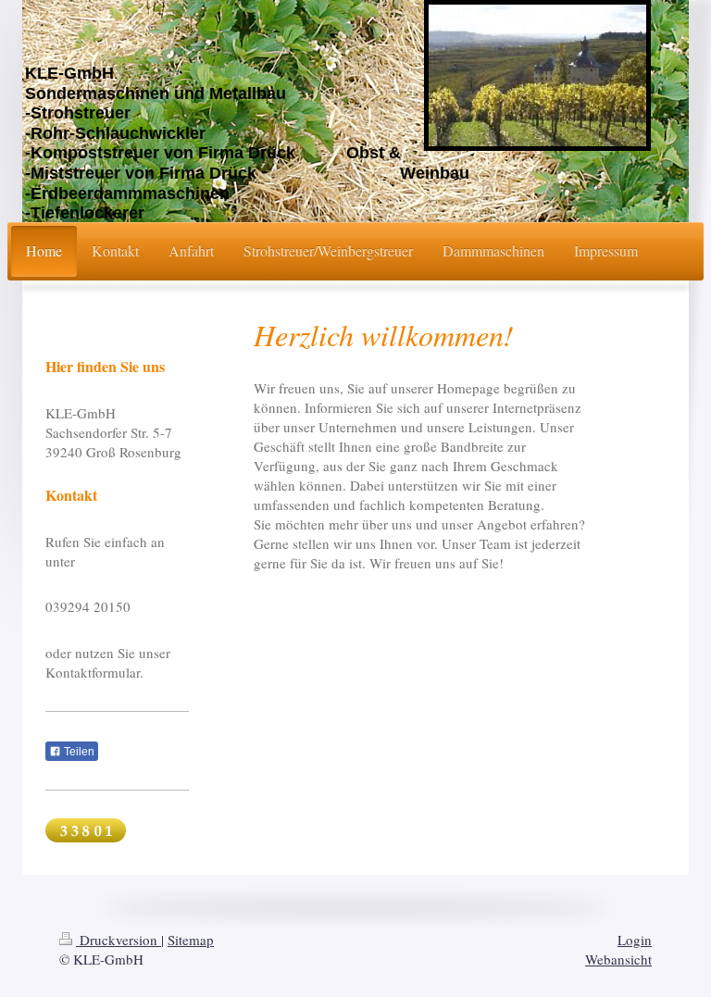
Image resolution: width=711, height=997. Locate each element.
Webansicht (618, 959)
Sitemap (191, 939)
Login (634, 939)
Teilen (77, 751)
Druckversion (118, 939)
